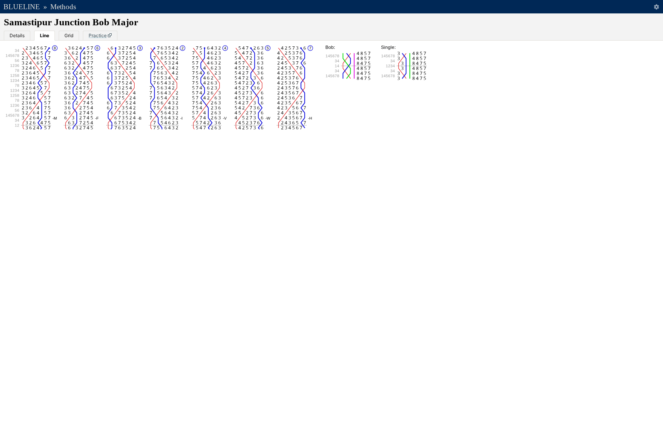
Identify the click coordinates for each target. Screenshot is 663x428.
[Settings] (656, 6)
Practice (98, 35)
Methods (63, 7)
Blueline (21, 7)
